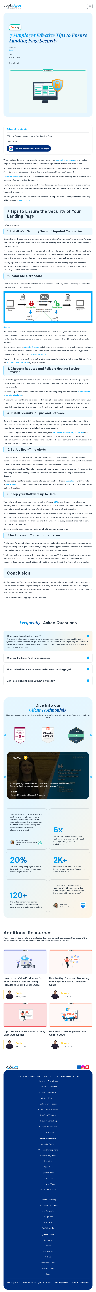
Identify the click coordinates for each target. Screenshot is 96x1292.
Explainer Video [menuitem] (48, 1172)
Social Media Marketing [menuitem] (48, 1205)
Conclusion (12, 141)
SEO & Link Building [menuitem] (48, 1189)
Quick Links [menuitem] (48, 1234)
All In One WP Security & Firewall (68, 432)
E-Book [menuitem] (48, 1256)
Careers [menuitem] (48, 1245)
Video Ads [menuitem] (48, 1166)
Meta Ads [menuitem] (48, 1222)
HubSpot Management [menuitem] (48, 1092)
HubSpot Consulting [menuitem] (48, 1120)
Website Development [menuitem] (48, 1149)
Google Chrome (31, 346)
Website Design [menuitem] (48, 1144)
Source (7, 326)
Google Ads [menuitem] (48, 1216)
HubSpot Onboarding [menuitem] (48, 1086)
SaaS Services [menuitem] (48, 1138)
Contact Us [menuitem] (48, 1251)
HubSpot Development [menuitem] (48, 1109)
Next (91, 735)
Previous (5, 735)
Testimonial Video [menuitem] (48, 1183)
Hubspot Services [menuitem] (48, 1081)
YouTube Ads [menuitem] (48, 1227)
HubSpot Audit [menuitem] (48, 1132)
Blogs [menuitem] (48, 1273)
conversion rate (38, 354)
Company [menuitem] (48, 1239)
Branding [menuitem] (48, 1161)
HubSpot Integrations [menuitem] (48, 1103)
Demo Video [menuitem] (48, 1178)
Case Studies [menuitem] (48, 1268)
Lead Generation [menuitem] (48, 1210)
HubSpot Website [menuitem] (48, 1115)
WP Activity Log (13, 484)
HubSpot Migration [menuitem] (48, 1098)
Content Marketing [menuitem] (48, 1199)
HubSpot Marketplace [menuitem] (48, 1126)
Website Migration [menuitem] (48, 1155)
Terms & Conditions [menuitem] (80, 1282)
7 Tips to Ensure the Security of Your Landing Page (29, 136)
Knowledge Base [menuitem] (48, 1262)
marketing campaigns (65, 159)
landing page (24, 200)
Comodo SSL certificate (18, 362)
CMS (56, 501)
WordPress (71, 480)
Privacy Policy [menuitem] (61, 1282)
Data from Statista (12, 176)
